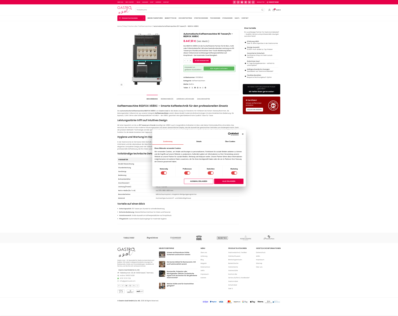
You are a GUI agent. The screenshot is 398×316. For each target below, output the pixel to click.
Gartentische (233, 267)
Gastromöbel (233, 281)
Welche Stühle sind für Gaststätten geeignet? (180, 285)
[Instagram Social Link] (238, 2)
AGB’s (203, 271)
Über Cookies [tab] (230, 141)
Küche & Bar (133, 26)
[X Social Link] (192, 87)
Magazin (204, 263)
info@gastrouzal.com (127, 281)
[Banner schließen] (242, 134)
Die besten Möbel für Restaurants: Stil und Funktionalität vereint (181, 263)
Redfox (191, 84)
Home (119, 26)
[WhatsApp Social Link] (253, 2)
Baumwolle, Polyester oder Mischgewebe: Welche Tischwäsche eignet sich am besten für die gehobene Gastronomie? (182, 274)
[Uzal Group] (121, 291)
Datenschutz (205, 267)
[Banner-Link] (261, 89)
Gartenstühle (233, 271)
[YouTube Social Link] (241, 2)
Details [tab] (199, 141)
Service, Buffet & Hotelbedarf (239, 278)
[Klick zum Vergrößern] (121, 84)
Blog (202, 260)
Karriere (203, 278)
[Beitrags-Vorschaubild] (162, 255)
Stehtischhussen (234, 256)
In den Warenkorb (202, 61)
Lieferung (204, 256)
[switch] (187, 173)
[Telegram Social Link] (205, 87)
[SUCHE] (262, 9)
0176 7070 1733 (125, 278)
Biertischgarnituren (235, 260)
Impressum (205, 274)
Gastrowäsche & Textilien (237, 253)
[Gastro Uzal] (126, 252)
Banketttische (233, 263)
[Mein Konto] (269, 10)
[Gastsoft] (130, 291)
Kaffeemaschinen (145, 26)
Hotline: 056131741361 (127, 275)
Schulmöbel (232, 285)
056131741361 (274, 2)
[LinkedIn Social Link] (249, 2)
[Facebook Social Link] (234, 2)
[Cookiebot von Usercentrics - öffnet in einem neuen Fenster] (229, 134)
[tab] (152, 98)
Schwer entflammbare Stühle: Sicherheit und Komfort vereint (178, 253)
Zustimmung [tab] (167, 141)
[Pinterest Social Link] (245, 2)
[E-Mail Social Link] (195, 87)
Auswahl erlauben (198, 181)
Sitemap (259, 263)
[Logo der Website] (125, 10)
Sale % (230, 289)
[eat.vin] (139, 291)
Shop (125, 26)
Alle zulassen (228, 181)
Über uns (204, 253)
